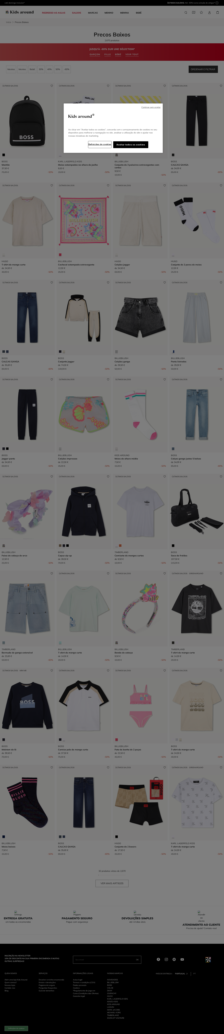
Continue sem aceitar (151, 107)
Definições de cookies (99, 144)
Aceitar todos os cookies (130, 145)
